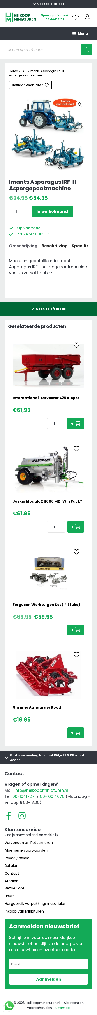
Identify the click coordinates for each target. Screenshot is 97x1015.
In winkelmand (52, 211)
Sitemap (62, 1007)
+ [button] (72, 423)
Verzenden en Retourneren (29, 842)
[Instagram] (22, 816)
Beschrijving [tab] (55, 246)
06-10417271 (55, 19)
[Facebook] (9, 816)
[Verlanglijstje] (75, 17)
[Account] (87, 17)
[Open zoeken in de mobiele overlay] (48, 49)
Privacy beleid (17, 858)
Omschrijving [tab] (23, 246)
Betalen (11, 865)
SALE (24, 71)
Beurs (9, 896)
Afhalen (11, 881)
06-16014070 (52, 796)
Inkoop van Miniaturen (24, 911)
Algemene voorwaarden (26, 850)
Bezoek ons (15, 888)
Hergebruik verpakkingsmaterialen (35, 903)
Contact (12, 873)
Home (13, 71)
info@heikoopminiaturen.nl (41, 790)
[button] (80, 104)
